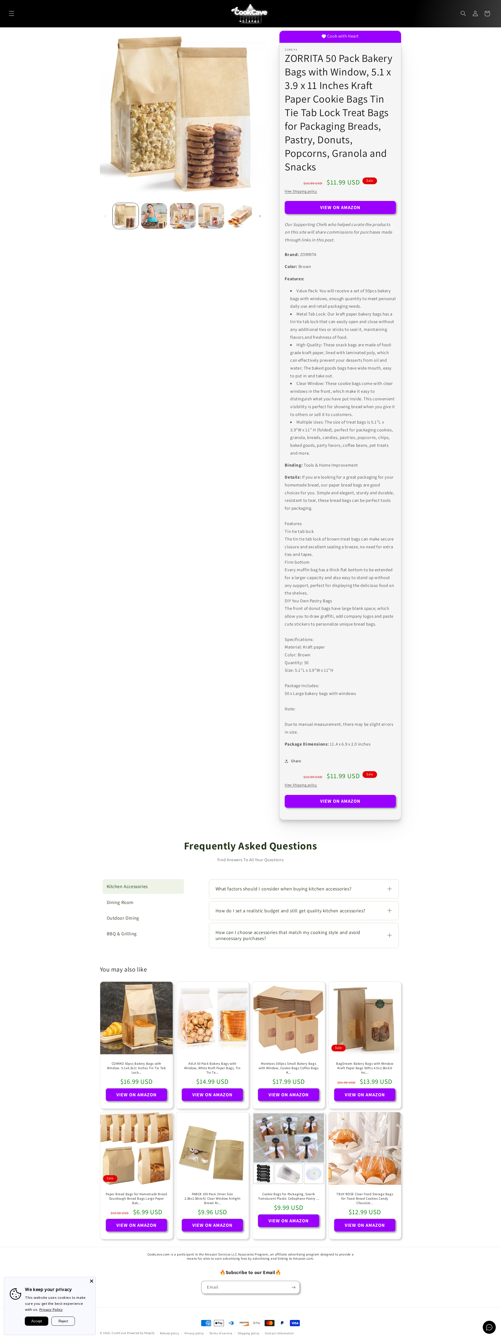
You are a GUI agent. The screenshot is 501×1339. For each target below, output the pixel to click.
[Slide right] (260, 216)
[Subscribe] (294, 1287)
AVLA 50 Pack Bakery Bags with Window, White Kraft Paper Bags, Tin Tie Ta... (212, 1068)
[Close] (91, 1281)
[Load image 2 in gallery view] (154, 216)
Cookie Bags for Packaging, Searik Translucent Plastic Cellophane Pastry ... (288, 1196)
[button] (11, 14)
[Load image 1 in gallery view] (126, 216)
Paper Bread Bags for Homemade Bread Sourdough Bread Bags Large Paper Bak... (136, 1198)
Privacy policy (194, 1333)
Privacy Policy (51, 1309)
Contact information (279, 1333)
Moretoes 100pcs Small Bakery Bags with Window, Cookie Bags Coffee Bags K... (289, 1068)
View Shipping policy (301, 191)
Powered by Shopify (140, 1333)
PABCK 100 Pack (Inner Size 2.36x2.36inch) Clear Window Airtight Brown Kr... (212, 1198)
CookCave (119, 1333)
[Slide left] (105, 216)
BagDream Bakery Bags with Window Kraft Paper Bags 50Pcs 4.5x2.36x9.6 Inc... (364, 1068)
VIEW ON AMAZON (340, 207)
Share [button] (296, 760)
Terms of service (220, 1333)
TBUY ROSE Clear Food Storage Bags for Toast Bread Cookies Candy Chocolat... (364, 1198)
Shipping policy (248, 1333)
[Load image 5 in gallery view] (240, 216)
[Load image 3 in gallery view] (183, 216)
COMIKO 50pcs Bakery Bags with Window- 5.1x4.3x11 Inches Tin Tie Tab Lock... (136, 1068)
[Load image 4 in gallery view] (211, 216)
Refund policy (169, 1333)
